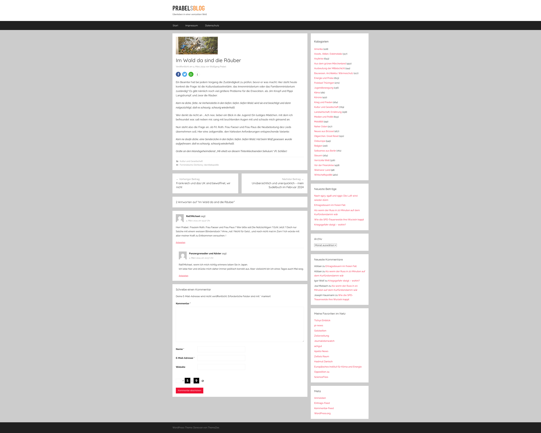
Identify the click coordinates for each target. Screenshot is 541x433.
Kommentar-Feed (324, 408)
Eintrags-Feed (322, 403)
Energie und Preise (324, 78)
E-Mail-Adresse (185, 358)
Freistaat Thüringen (324, 83)
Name (180, 349)
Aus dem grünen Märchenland (330, 63)
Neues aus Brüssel (324, 131)
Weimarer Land (322, 170)
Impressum (191, 25)
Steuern (318, 155)
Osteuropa (319, 141)
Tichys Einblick (322, 320)
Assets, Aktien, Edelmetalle (328, 54)
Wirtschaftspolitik (323, 174)
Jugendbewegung (323, 87)
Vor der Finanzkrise (324, 165)
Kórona (318, 97)
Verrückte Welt (322, 160)
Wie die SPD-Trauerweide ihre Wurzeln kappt (339, 219)
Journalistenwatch (324, 341)
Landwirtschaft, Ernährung (328, 112)
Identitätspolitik (211, 165)
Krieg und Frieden (323, 102)
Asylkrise (318, 58)
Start (175, 25)
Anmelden (320, 398)
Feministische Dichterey (191, 165)
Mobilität (318, 121)
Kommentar (183, 303)
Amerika (318, 49)
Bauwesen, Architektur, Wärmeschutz (333, 73)
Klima (317, 92)
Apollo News (321, 351)
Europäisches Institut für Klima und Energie (338, 366)
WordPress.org (322, 413)
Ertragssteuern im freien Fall (329, 205)
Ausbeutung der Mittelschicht (329, 68)
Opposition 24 (321, 371)
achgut (318, 346)
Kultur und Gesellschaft (191, 161)
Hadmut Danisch (323, 361)
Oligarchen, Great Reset (326, 136)
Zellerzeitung (321, 335)
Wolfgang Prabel (218, 66)
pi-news (318, 325)
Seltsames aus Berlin (325, 150)
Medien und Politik (323, 116)
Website (180, 367)
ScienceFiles (321, 377)
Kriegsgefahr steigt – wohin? (330, 224)
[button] (178, 74)
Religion (318, 145)
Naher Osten (320, 126)
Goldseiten (320, 330)
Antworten (180, 242)
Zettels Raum (321, 356)
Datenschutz (212, 25)
